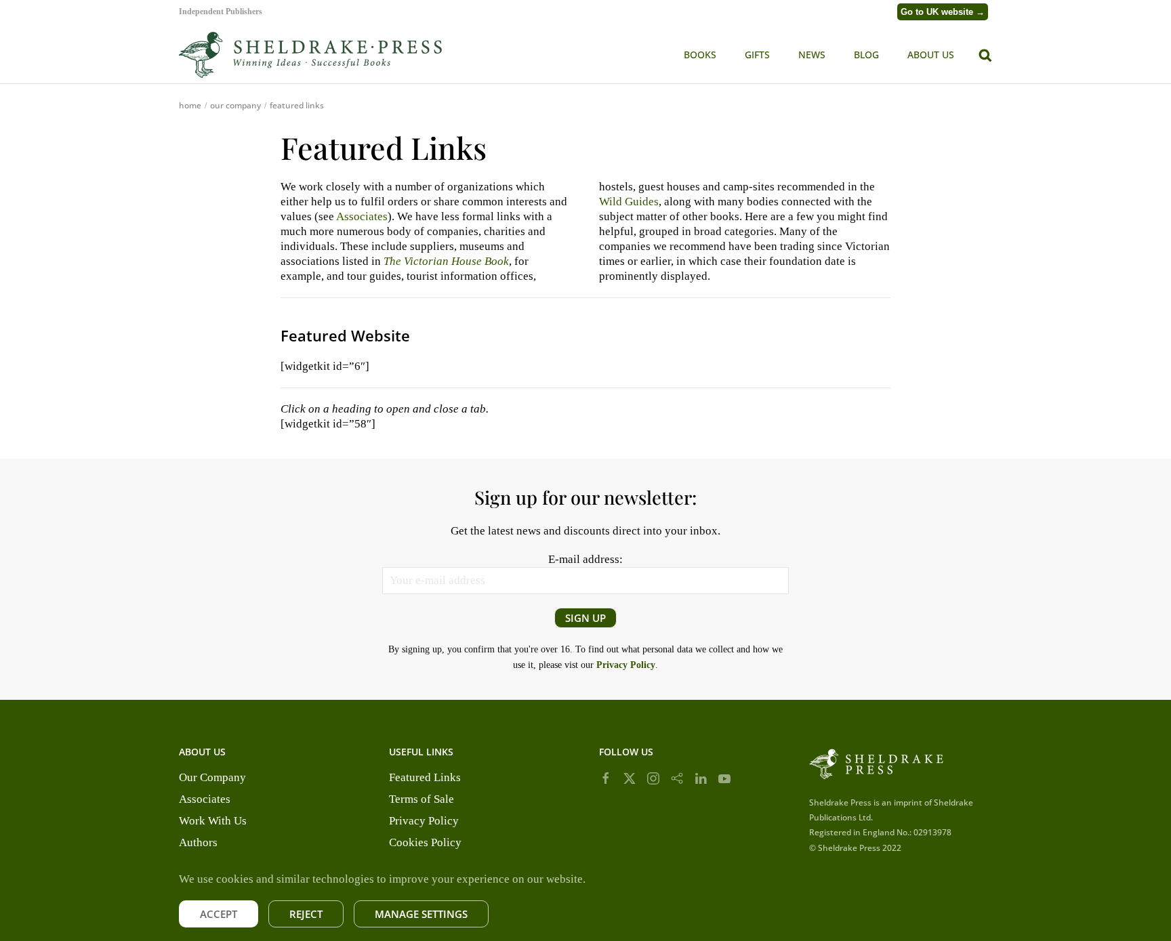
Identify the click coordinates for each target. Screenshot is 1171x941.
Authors (198, 842)
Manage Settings (421, 914)
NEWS (811, 54)
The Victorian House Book (446, 261)
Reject (306, 914)
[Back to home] (311, 54)
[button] (985, 53)
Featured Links (425, 777)
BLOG (866, 54)
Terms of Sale (421, 799)
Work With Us (213, 820)
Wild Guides (629, 201)
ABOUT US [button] (930, 54)
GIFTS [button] (757, 54)
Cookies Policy (425, 842)
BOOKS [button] (700, 54)
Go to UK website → (943, 12)
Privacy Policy (424, 820)
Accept (218, 914)
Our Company (212, 777)
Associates (362, 216)
